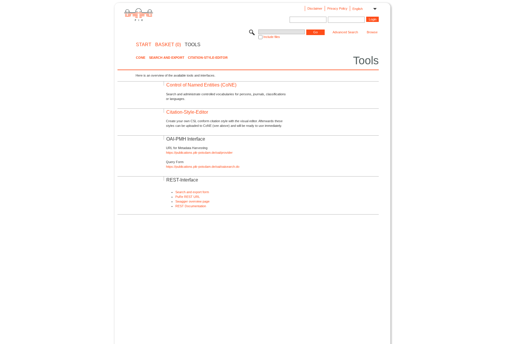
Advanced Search (345, 32)
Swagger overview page (192, 201)
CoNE (140, 57)
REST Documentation (190, 206)
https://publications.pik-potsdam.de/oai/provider (199, 152)
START (143, 44)
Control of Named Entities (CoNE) (201, 84)
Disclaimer (314, 8)
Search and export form (192, 192)
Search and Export (166, 57)
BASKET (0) (168, 44)
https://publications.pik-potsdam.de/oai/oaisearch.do (202, 166)
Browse (372, 32)
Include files (271, 37)
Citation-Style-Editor (208, 57)
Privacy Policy (337, 8)
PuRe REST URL (187, 196)
